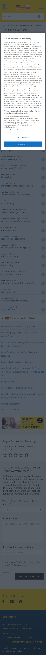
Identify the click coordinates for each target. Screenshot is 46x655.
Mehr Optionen (23, 138)
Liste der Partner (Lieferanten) (14, 130)
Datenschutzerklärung (11, 107)
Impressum (36, 107)
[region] (23, 91)
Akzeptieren (22, 144)
